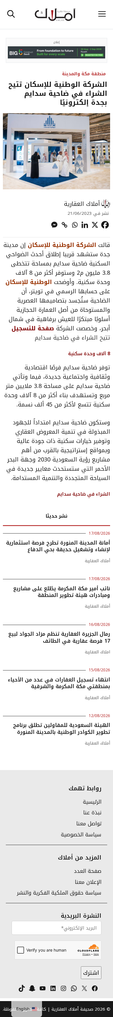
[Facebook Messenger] (54, 225)
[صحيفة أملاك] (55, 14)
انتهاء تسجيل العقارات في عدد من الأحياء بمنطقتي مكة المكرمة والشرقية (59, 683)
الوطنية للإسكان (30, 281)
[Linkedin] (85, 225)
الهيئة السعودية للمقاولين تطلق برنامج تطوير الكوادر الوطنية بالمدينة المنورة (61, 728)
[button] (11, 14)
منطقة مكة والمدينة (84, 73)
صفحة (45, 328)
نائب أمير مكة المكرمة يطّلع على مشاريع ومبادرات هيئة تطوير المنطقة (61, 592)
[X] (95, 225)
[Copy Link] (64, 225)
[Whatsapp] (75, 225)
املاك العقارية (97, 652)
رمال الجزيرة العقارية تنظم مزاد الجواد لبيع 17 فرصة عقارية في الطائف (59, 637)
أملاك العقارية (82, 203)
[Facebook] (105, 225)
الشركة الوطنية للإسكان (62, 244)
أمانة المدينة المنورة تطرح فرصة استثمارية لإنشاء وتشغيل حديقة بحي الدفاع (58, 546)
